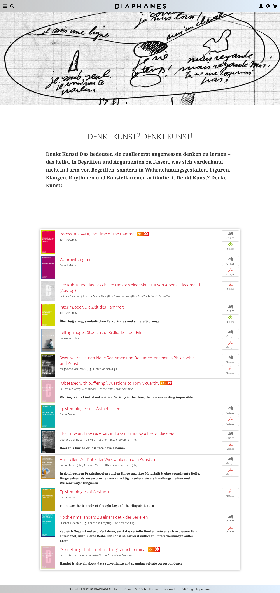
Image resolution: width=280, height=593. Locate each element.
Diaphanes (140, 6)
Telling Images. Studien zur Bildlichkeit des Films (102, 332)
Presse (127, 589)
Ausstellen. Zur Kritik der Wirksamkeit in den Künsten (107, 459)
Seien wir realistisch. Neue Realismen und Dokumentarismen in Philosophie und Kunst (127, 360)
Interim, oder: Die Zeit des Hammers (92, 307)
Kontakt (154, 589)
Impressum (204, 589)
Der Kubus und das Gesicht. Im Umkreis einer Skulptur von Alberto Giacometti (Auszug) (130, 287)
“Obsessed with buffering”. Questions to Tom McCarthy (109, 383)
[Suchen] (12, 6)
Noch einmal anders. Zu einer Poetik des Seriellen (104, 517)
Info (116, 589)
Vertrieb (140, 589)
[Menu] (5, 6)
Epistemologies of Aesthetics (86, 492)
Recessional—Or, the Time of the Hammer (98, 234)
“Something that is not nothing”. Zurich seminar (103, 549)
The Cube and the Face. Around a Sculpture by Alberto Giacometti (119, 434)
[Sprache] (268, 6)
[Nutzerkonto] (261, 6)
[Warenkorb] (275, 6)
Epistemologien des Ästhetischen (90, 408)
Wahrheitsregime (75, 259)
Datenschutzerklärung (178, 589)
